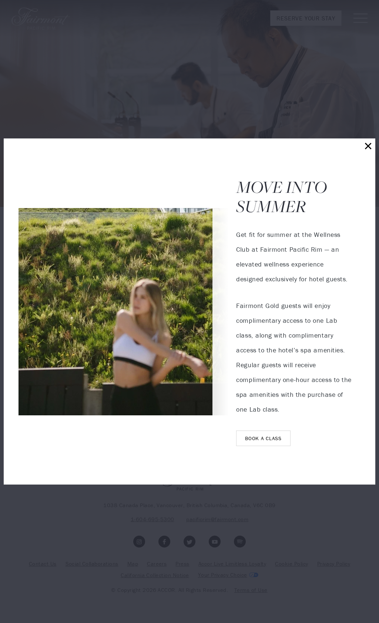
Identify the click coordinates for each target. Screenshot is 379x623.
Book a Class (263, 438)
